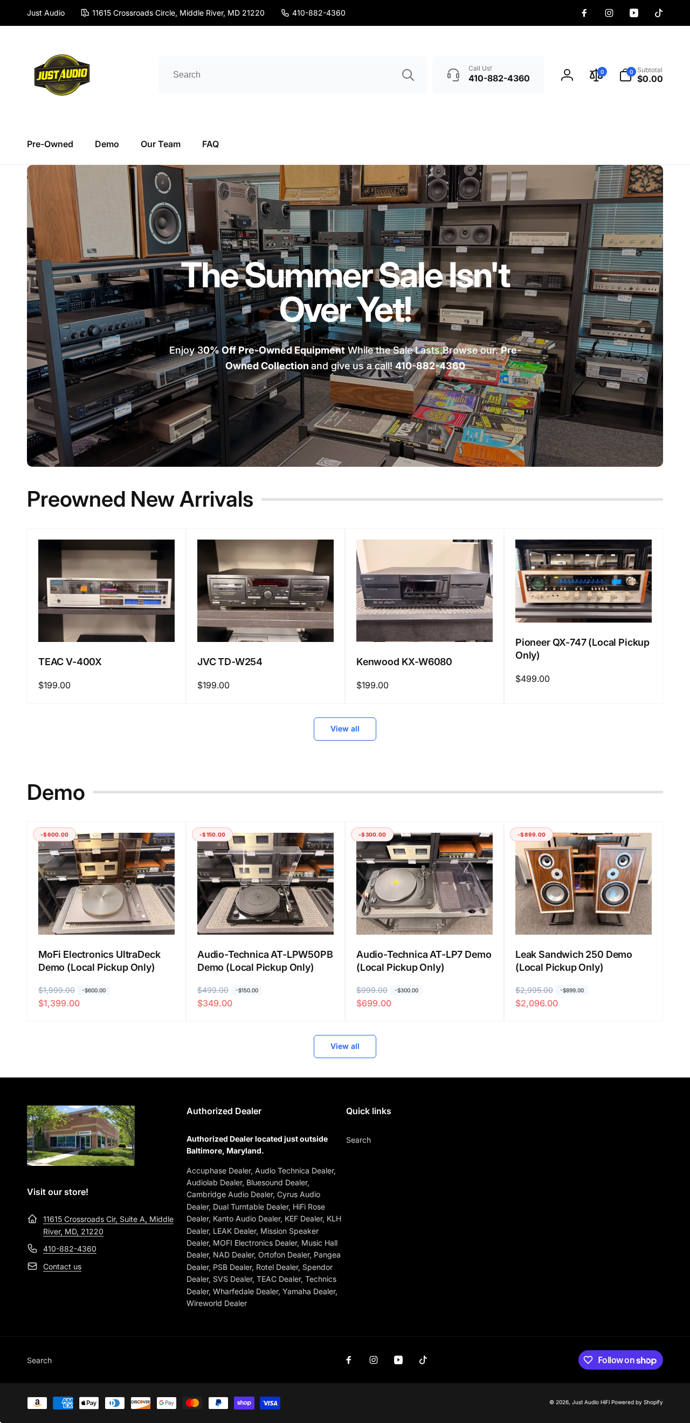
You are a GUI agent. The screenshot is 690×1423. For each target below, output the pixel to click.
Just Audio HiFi (591, 1402)
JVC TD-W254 (230, 661)
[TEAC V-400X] (107, 622)
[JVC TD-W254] (266, 622)
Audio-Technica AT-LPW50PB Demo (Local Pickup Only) (265, 960)
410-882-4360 (69, 1248)
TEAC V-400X (70, 661)
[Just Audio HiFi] (81, 1162)
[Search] (408, 75)
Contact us (62, 1266)
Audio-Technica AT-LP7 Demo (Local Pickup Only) (423, 960)
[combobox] (292, 75)
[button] (641, 75)
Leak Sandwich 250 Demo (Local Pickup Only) (573, 960)
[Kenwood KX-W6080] (425, 622)
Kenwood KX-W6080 (404, 661)
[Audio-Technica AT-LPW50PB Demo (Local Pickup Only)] (266, 915)
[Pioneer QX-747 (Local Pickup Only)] (584, 602)
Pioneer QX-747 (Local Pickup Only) (582, 648)
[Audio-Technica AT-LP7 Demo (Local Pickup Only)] (425, 915)
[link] (313, 13)
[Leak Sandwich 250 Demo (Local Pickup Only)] (584, 915)
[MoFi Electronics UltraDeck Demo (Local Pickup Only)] (107, 915)
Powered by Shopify (637, 1402)
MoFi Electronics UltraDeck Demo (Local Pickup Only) (99, 960)
